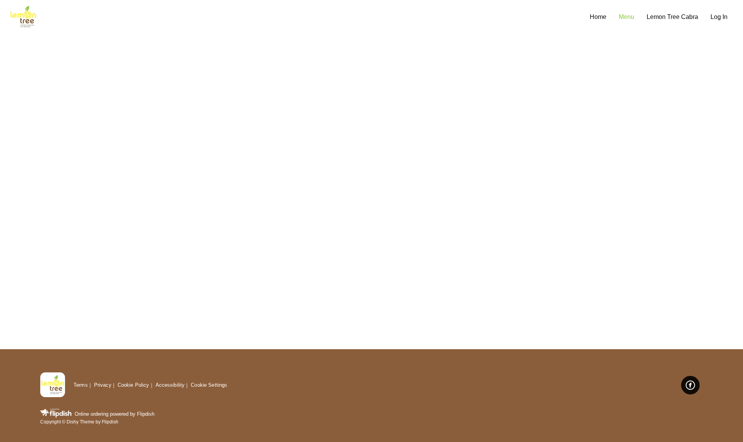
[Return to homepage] (52, 385)
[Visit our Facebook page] (690, 385)
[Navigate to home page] (296, 17)
